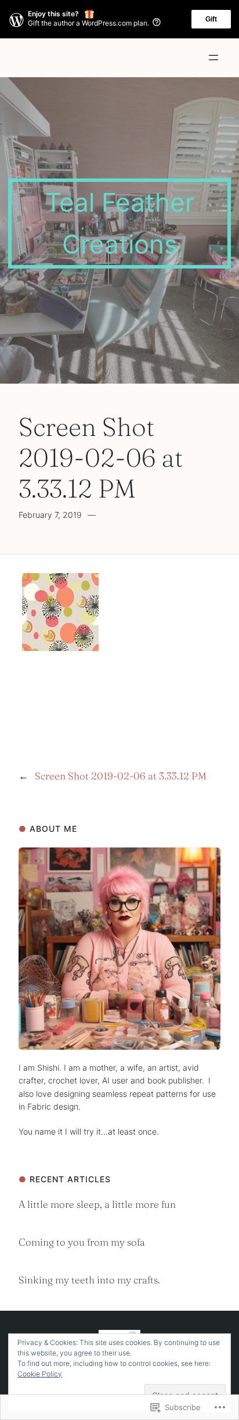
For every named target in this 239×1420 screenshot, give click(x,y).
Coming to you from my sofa (82, 1242)
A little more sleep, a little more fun (97, 1204)
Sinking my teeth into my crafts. (89, 1280)
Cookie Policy (39, 1373)
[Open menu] (213, 58)
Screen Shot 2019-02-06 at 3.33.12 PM (121, 776)
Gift (211, 19)
